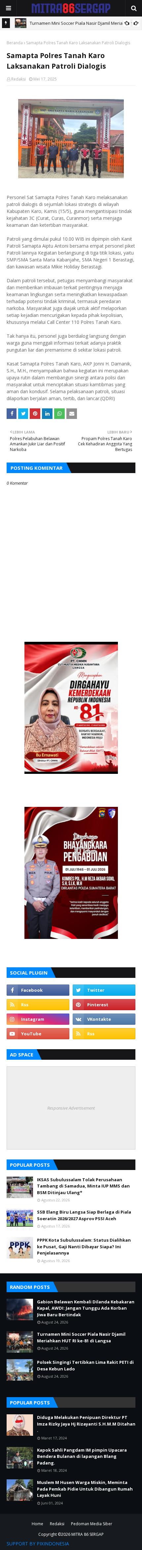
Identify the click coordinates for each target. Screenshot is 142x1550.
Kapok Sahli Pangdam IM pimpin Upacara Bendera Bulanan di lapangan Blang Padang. (82, 1456)
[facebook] (38, 990)
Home (37, 1524)
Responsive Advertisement (71, 1108)
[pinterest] (104, 1004)
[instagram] (38, 1019)
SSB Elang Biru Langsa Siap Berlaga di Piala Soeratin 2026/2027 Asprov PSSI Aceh (84, 1215)
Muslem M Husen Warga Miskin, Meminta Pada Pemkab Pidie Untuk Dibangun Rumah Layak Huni (85, 1488)
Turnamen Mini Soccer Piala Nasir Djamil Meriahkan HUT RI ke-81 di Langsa (81, 1337)
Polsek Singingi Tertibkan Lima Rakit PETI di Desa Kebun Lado (85, 1365)
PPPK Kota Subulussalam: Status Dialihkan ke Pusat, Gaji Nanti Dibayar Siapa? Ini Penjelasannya (84, 1246)
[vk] (104, 1019)
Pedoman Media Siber (91, 1524)
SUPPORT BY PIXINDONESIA (38, 1543)
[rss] (38, 1004)
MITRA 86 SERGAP (87, 1534)
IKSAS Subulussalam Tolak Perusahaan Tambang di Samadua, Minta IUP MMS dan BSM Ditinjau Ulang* (83, 1186)
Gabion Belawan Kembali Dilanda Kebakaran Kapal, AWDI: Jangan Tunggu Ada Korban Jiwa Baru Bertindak (85, 1308)
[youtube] (38, 1033)
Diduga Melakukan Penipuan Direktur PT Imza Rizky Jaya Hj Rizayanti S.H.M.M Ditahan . (86, 1423)
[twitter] (104, 990)
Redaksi (18, 79)
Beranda (15, 43)
